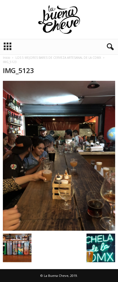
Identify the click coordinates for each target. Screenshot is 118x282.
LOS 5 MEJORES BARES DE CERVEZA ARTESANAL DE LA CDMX (58, 58)
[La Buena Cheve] (59, 19)
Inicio (6, 58)
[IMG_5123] (59, 156)
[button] (109, 47)
